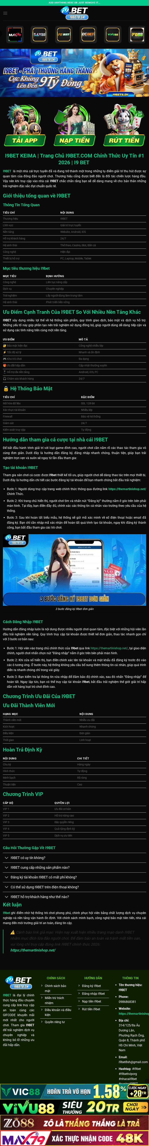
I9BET (7, 995)
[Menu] (5, 13)
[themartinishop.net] (74, 13)
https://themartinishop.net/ (109, 648)
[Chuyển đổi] (6, 858)
